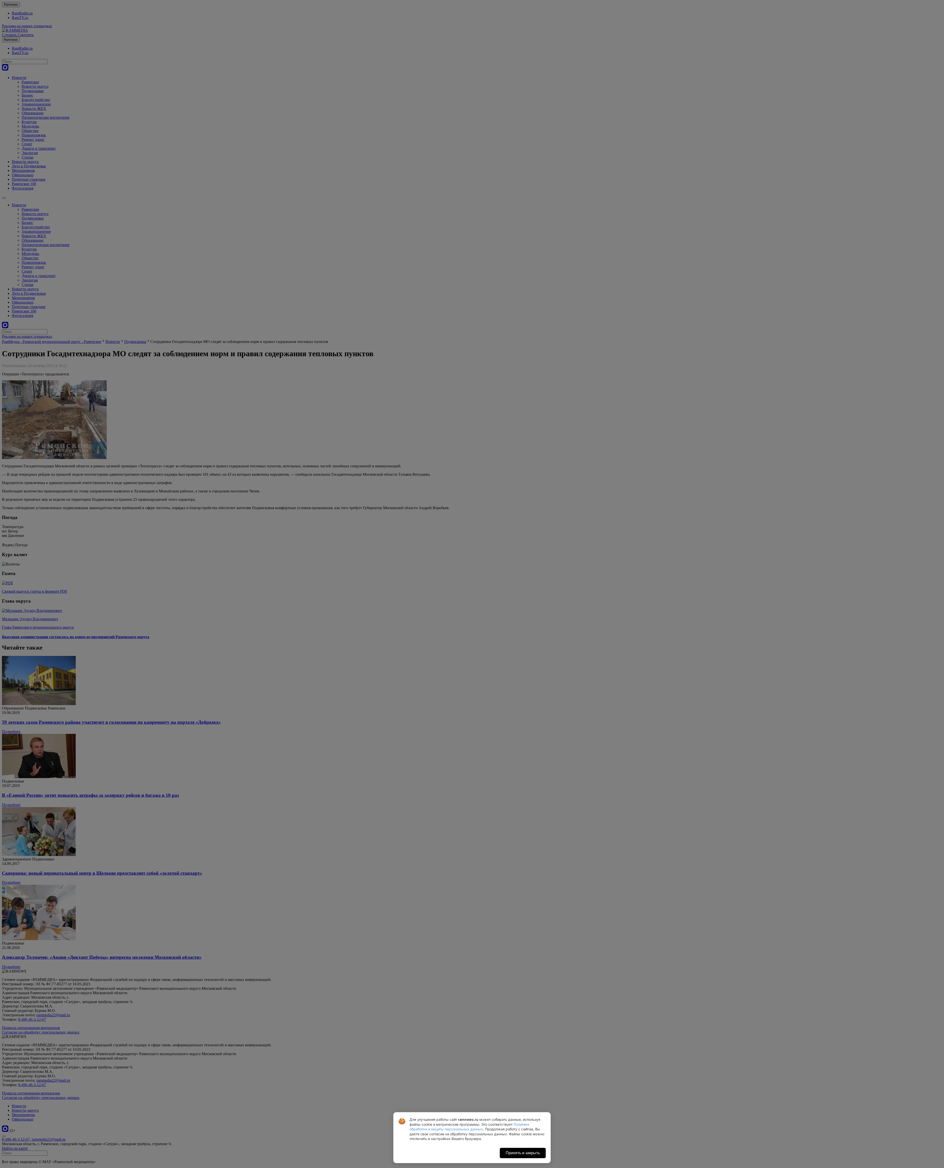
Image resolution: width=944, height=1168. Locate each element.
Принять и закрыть (523, 1153)
